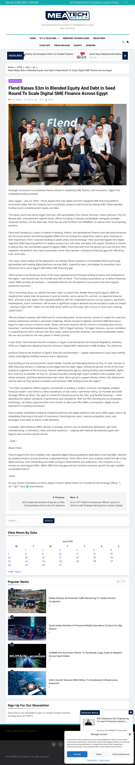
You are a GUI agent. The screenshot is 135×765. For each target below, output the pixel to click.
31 (60, 564)
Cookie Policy (92, 760)
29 (26, 564)
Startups (45, 45)
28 (9, 564)
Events (78, 45)
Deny (99, 754)
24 (60, 561)
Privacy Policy (104, 760)
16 (43, 557)
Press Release (62, 45)
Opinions (90, 45)
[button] (129, 734)
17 (60, 557)
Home (33, 38)
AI (49, 605)
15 (26, 557)
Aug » (18, 571)
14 (9, 557)
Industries (99, 38)
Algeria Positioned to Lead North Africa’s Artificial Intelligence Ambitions (86, 681)
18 (77, 557)
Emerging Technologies (76, 38)
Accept (77, 754)
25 (77, 561)
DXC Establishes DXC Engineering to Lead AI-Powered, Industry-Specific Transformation (113, 721)
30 (43, 564)
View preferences (120, 754)
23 (43, 561)
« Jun (10, 571)
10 (60, 553)
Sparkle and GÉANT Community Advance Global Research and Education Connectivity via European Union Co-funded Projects (97, 2)
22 (26, 561)
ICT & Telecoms (48, 38)
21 (9, 561)
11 (77, 553)
